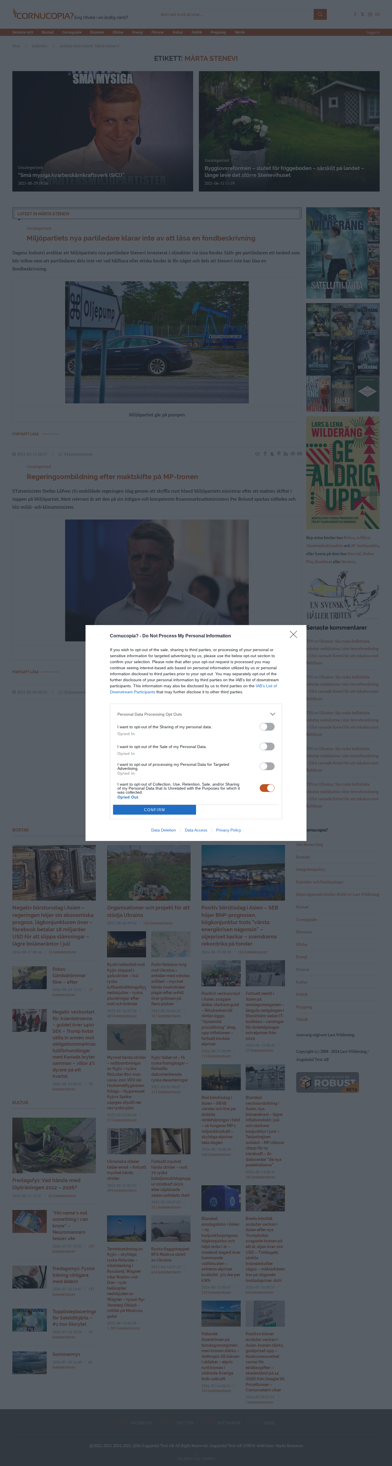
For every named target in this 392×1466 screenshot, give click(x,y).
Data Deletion (163, 830)
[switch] (267, 727)
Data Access (196, 830)
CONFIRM (154, 810)
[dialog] (196, 733)
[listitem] (196, 714)
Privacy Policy (228, 830)
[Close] (295, 636)
